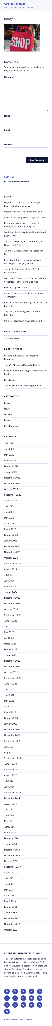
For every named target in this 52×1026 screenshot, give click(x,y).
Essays (7, 403)
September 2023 (12, 615)
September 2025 (12, 495)
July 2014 (8, 809)
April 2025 (9, 523)
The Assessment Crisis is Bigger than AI (23, 385)
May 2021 (9, 752)
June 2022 (9, 695)
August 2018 (10, 764)
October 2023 (11, 609)
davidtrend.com (12, 338)
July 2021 (8, 747)
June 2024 (9, 581)
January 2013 (10, 912)
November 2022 (12, 666)
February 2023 (11, 649)
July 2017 (8, 781)
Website (8, 144)
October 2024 (11, 558)
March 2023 (10, 644)
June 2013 (9, 884)
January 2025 (10, 541)
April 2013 (9, 895)
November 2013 (12, 855)
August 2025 (10, 500)
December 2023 (12, 598)
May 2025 (9, 518)
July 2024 (9, 575)
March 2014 (10, 832)
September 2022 (12, 678)
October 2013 (11, 861)
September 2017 (12, 769)
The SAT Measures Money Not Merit (22, 365)
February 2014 (11, 838)
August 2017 (10, 775)
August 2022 (10, 684)
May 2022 (9, 701)
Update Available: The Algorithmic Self (23, 211)
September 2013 (12, 867)
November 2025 (12, 483)
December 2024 (12, 546)
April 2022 (9, 706)
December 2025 (12, 478)
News (7, 409)
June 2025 (9, 512)
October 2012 (10, 930)
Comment (10, 77)
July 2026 (9, 443)
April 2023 (9, 638)
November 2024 (12, 552)
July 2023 (9, 626)
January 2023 (10, 655)
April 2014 (9, 827)
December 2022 (12, 661)
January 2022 (10, 724)
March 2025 (10, 529)
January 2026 (10, 472)
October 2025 (11, 489)
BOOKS (8, 197)
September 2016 (12, 792)
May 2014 (9, 821)
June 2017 (9, 787)
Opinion (8, 414)
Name (8, 116)
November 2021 (12, 735)
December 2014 (12, 798)
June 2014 (9, 815)
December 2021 (12, 729)
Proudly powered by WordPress (18, 1019)
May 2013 (9, 890)
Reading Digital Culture (15, 287)
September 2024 (12, 563)
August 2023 (10, 621)
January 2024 (10, 592)
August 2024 (10, 569)
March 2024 (10, 586)
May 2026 (9, 455)
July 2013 (8, 878)
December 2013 (12, 850)
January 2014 (10, 844)
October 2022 (11, 672)
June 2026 (9, 449)
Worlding (15, 4)
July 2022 (8, 689)
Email (7, 130)
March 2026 (10, 460)
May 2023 (9, 632)
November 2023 (12, 603)
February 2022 (11, 718)
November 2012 (12, 924)
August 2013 (10, 872)
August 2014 (10, 804)
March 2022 (10, 712)
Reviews (8, 420)
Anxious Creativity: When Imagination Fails (25, 217)
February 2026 (11, 466)
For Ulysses (10, 380)
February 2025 (11, 535)
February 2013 (11, 907)
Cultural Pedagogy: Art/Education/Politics (24, 321)
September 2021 (12, 741)
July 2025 (9, 506)
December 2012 (12, 918)
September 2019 (12, 758)
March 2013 (10, 901)
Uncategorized (11, 426)
